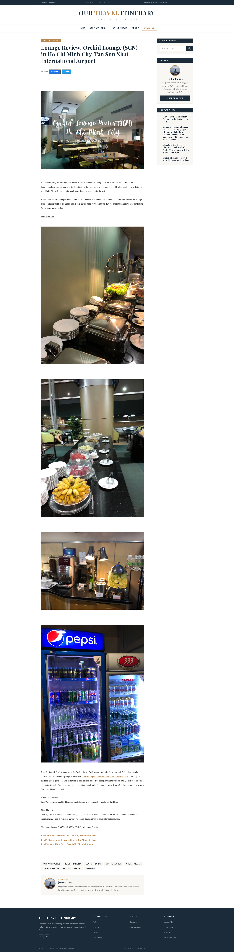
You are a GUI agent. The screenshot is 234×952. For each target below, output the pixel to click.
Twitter (66, 72)
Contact (167, 932)
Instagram (43, 2)
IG (41, 936)
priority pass (133, 864)
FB (47, 936)
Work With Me (170, 938)
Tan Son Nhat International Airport (62, 868)
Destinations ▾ (98, 28)
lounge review (93, 864)
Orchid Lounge (113, 864)
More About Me (175, 98)
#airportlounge (51, 40)
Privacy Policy (129, 948)
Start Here (149, 28)
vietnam (90, 868)
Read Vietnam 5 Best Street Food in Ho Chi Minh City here (68, 844)
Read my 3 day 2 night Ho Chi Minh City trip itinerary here (69, 836)
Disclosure (141, 948)
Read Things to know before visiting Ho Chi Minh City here (68, 840)
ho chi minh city (73, 864)
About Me (168, 922)
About (135, 28)
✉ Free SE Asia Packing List (156, 2)
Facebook (53, 2)
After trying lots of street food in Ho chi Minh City (105, 776)
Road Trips (97, 938)
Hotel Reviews (119, 28)
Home (82, 28)
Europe (96, 927)
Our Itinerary (117, 13)
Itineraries (133, 922)
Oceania (96, 932)
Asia (95, 922)
